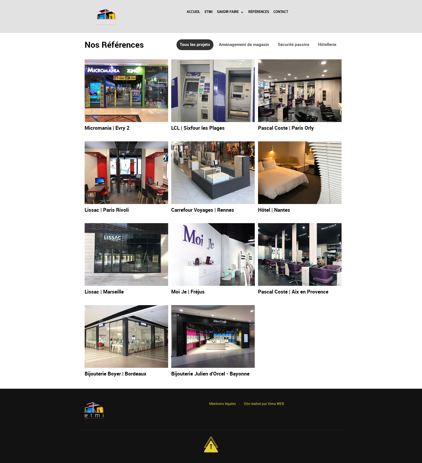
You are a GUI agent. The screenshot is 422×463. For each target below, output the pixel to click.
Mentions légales (222, 404)
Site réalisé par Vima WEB (264, 404)
